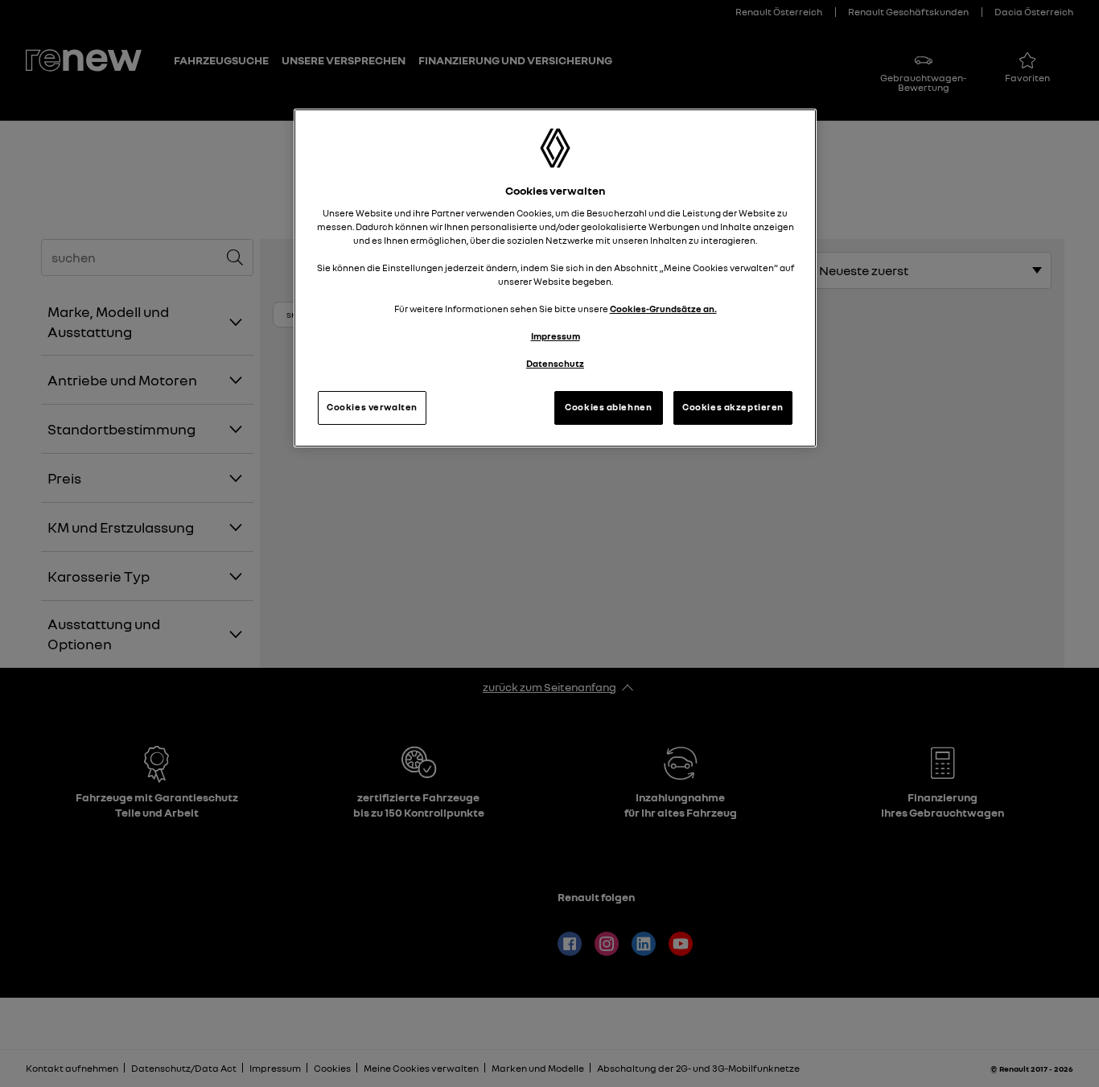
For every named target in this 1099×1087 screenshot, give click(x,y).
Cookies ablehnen (608, 407)
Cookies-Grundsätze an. (663, 309)
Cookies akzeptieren (733, 407)
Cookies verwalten (372, 407)
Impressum (555, 336)
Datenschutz (555, 363)
